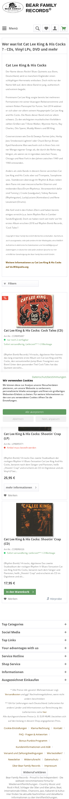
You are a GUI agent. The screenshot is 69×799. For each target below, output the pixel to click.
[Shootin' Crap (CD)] (34, 519)
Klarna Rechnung (40, 728)
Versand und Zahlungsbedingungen (23, 753)
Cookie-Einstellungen (15, 728)
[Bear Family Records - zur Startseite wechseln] (13, 8)
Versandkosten (12, 694)
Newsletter (14, 759)
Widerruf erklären (34, 772)
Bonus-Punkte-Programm (33, 740)
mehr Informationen (19, 487)
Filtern (11, 283)
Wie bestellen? (55, 753)
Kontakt (58, 728)
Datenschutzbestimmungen (49, 377)
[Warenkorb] (63, 28)
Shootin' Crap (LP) (32, 436)
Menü (13, 28)
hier (45, 712)
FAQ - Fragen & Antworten (33, 734)
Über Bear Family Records (26, 765)
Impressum (50, 765)
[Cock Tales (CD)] (34, 310)
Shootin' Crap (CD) (32, 541)
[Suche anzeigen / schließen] (37, 28)
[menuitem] (10, 28)
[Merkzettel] (46, 28)
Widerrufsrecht (32, 759)
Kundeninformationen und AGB (33, 747)
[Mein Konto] (55, 28)
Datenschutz (51, 759)
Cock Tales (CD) (33, 330)
